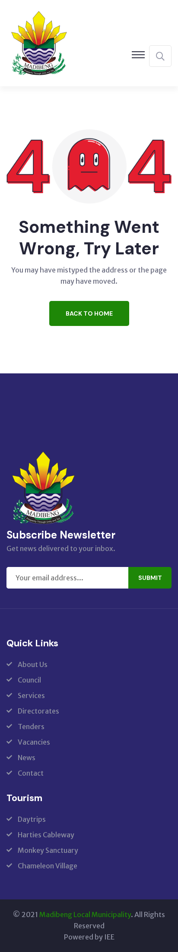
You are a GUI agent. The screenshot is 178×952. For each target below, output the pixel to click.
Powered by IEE (89, 937)
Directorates (38, 711)
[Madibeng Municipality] (38, 42)
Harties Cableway (46, 834)
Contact (31, 773)
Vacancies (34, 742)
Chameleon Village (47, 865)
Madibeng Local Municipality (85, 914)
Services (31, 695)
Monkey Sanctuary (48, 850)
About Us (33, 664)
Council (29, 680)
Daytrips (32, 819)
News (26, 757)
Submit (150, 578)
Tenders (31, 726)
